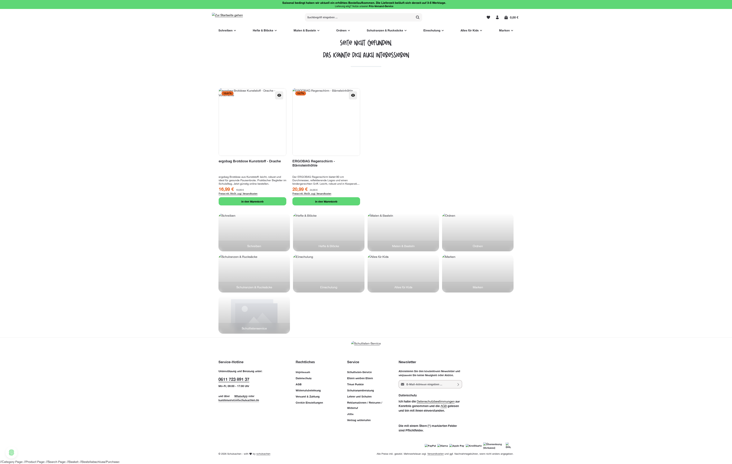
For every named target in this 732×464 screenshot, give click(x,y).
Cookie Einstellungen (309, 402)
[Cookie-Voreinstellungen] (11, 452)
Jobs (350, 414)
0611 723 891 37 (233, 379)
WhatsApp (241, 396)
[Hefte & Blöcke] (328, 232)
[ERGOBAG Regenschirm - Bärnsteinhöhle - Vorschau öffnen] (353, 95)
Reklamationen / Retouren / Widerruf (364, 405)
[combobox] (359, 17)
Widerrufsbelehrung (308, 390)
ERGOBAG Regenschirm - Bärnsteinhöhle (313, 163)
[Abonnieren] (458, 384)
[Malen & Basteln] (403, 232)
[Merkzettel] (488, 17)
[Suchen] (417, 17)
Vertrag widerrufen (359, 420)
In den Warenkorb (252, 201)
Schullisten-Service (359, 372)
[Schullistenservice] (254, 315)
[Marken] (478, 273)
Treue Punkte (355, 384)
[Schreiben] (254, 232)
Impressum (303, 372)
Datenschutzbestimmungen (436, 401)
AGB (299, 384)
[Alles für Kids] (403, 273)
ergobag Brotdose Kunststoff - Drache (250, 161)
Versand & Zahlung (308, 396)
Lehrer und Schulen (359, 396)
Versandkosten (435, 453)
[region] (366, 147)
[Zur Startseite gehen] (227, 17)
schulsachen (263, 453)
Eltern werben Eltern (360, 378)
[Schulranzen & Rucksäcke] (254, 273)
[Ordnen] (478, 232)
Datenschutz (303, 378)
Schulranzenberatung (360, 390)
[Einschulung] (328, 273)
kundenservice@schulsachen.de (238, 400)
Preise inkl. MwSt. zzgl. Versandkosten (238, 193)
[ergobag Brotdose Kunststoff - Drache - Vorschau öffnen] (279, 95)
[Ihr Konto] (497, 17)
